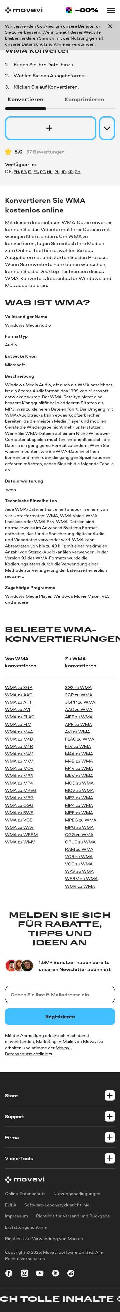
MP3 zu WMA (79, 798)
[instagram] (24, 1274)
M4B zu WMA (79, 761)
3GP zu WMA (78, 695)
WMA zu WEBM (21, 834)
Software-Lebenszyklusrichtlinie (56, 1205)
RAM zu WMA (79, 849)
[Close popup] (110, 35)
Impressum (16, 1216)
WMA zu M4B (19, 739)
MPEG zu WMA (80, 820)
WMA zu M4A (19, 732)
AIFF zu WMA (79, 717)
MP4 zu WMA (79, 805)
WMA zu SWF (19, 813)
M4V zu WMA (79, 768)
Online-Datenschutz (25, 1193)
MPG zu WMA (79, 827)
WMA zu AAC (18, 695)
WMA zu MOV (19, 768)
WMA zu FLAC (19, 717)
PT (42, 171)
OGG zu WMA (79, 834)
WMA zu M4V (19, 754)
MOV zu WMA (79, 790)
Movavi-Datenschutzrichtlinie (38, 1051)
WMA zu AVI (17, 709)
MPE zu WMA (79, 813)
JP (63, 171)
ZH (77, 171)
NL (49, 171)
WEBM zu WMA (81, 878)
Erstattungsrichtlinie (26, 1227)
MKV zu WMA (79, 776)
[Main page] (23, 10)
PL (56, 171)
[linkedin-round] (55, 1274)
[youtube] (40, 1274)
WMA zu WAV (19, 827)
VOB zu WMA (79, 856)
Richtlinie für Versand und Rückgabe (73, 1216)
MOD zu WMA (79, 783)
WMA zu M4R (19, 746)
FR (23, 171)
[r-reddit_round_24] (71, 1274)
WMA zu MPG (19, 798)
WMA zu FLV (18, 724)
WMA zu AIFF (19, 702)
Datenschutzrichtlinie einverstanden (58, 44)
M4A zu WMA (79, 754)
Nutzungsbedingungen (76, 1193)
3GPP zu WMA (80, 702)
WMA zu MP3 (19, 776)
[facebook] (9, 1274)
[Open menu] (111, 10)
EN (16, 171)
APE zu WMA (78, 724)
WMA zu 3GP (18, 687)
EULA (10, 1205)
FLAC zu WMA (79, 739)
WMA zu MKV (19, 761)
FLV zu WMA (78, 746)
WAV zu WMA (79, 871)
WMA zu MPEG (20, 790)
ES (35, 171)
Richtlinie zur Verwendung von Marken (44, 1238)
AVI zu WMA (77, 732)
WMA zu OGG (19, 805)
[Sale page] (82, 10)
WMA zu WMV (20, 842)
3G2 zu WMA (78, 687)
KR (70, 171)
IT (29, 171)
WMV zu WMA (80, 886)
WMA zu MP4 (19, 783)
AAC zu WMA (78, 709)
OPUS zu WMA (80, 842)
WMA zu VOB (19, 820)
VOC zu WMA (79, 864)
